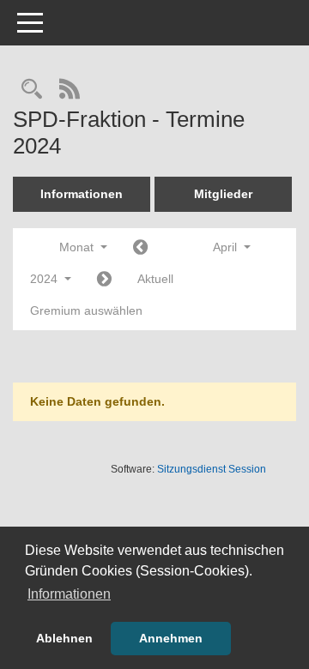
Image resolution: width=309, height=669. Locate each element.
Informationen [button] (69, 594)
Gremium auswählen (86, 310)
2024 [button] (45, 279)
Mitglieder (223, 194)
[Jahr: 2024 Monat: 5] (104, 280)
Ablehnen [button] (64, 638)
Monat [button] (78, 247)
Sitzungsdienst (211, 469)
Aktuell (155, 279)
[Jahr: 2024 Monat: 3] (140, 248)
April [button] (226, 247)
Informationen (81, 194)
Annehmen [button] (171, 638)
